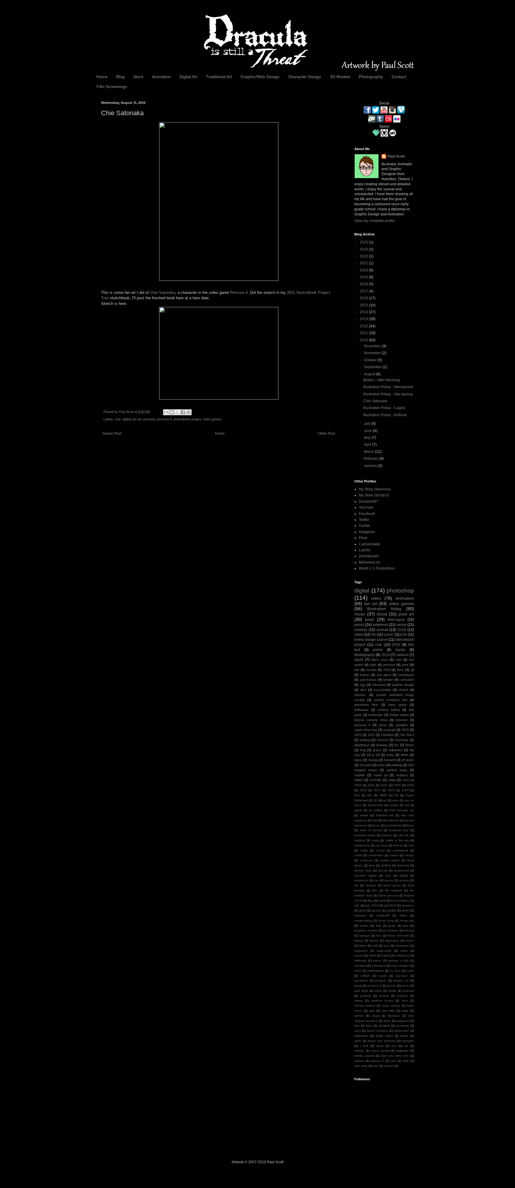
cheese (398, 845)
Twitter (364, 520)
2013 (364, 319)
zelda (391, 780)
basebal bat (385, 815)
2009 (363, 790)
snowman (402, 1025)
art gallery (376, 810)
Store (138, 76)
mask (372, 955)
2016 (364, 298)
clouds (380, 850)
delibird (386, 865)
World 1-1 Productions (377, 568)
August (370, 374)
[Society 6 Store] (392, 135)
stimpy (404, 1035)
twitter (358, 780)
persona (149, 419)
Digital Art (188, 76)
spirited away (396, 770)
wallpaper (402, 1050)
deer (372, 865)
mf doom (407, 760)
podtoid (365, 995)
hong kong (386, 920)
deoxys (383, 870)
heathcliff (383, 915)
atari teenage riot (401, 810)
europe (404, 880)
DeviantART (369, 501)
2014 (364, 312)
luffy (375, 945)
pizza (378, 990)
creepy (409, 855)
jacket (392, 925)
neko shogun (400, 965)
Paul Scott (126, 412)
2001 (371, 785)
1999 (405, 780)
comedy (360, 630)
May (368, 438)
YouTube (366, 507)
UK (375, 800)
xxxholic (375, 780)
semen (359, 1015)
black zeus (379, 659)
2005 (397, 785)
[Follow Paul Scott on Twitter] (375, 112)
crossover (366, 860)
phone (391, 985)
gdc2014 (390, 905)
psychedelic (382, 690)
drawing (381, 745)
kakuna (409, 930)
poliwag (396, 765)
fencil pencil (392, 885)
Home (102, 76)
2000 (358, 785)
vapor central (380, 1050)
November (373, 353)
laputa (374, 940)
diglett (404, 875)
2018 (364, 284)
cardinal (359, 840)
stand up (380, 775)
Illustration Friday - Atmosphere (388, 387)
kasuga (364, 935)
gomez (376, 910)
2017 (364, 291)
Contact (399, 76)
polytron (402, 995)
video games (212, 419)
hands (400, 650)
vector (402, 625)
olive (363, 690)
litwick (363, 945)
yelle (406, 1060)
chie (118, 419)
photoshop (400, 590)
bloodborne (391, 820)
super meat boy (365, 730)
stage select (384, 1035)
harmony (360, 915)
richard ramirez (364, 1005)
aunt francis (368, 679)
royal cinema (391, 1005)
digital (126, 419)
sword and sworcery (381, 1040)
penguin (380, 980)
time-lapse (396, 620)
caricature (406, 679)
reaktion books (382, 1000)
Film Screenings (112, 86)
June (368, 431)
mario (404, 950)
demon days (363, 870)
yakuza (359, 1060)
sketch (403, 690)
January (371, 466)
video (376, 598)
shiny (387, 1020)
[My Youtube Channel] (384, 112)
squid (358, 660)
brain (410, 825)
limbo (404, 755)
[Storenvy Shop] (376, 135)
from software (400, 900)
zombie (389, 1065)
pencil (359, 625)
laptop (358, 940)
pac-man (402, 975)
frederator (375, 715)
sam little (388, 1010)
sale (372, 1010)
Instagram (367, 532)
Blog (120, 76)
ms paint (365, 765)
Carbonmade (369, 544)
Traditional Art (219, 76)
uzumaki (389, 730)
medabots (402, 955)
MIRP (383, 795)
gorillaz (391, 910)
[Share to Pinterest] (189, 412)
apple (358, 810)
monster (402, 720)
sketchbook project (187, 419)
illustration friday (384, 608)
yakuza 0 (377, 1060)
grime (405, 910)
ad (385, 800)
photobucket (369, 556)
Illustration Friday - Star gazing (387, 394)
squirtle (359, 775)
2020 (364, 270)
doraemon (361, 880)
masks (385, 955)
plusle (392, 990)
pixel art (406, 614)
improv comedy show (371, 720)
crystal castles (390, 860)
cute (378, 645)
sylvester (408, 1040)
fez (396, 745)
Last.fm (364, 550)
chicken (382, 740)
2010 (364, 340)
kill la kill (373, 755)
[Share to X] (177, 412)
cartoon (402, 655)
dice (388, 875)
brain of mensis (371, 830)
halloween (395, 750)
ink (404, 634)
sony (357, 1030)
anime (378, 650)
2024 (405, 790)
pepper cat (401, 980)
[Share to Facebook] (183, 412)
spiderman (361, 1035)
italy (378, 925)
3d (373, 634)
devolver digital (365, 875)
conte (358, 855)
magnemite (384, 950)
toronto (371, 670)
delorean (403, 865)
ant (407, 805)
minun (377, 960)
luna (387, 945)
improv (365, 675)
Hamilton (387, 735)
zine (376, 1065)
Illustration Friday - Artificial (385, 415)
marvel (358, 955)
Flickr (363, 538)
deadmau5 (362, 745)
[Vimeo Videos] (401, 112)
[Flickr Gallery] (397, 121)
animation (404, 598)
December (373, 346)
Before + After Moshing (381, 380)
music (359, 614)
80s (369, 795)
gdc (356, 905)
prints (383, 725)
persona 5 (374, 985)
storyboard (406, 675)
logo (373, 664)
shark (375, 1015)
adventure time (366, 704)
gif (412, 670)
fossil (382, 900)
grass (377, 750)
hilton (403, 915)
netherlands (375, 970)
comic (388, 634)
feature (371, 885)
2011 (364, 333)
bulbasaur (361, 710)
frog (363, 750)
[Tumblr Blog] (380, 121)
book (376, 825)
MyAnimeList (369, 562)
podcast (408, 990)
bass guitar (397, 704)
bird (375, 820)
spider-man (401, 1030)
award (364, 815)
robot (358, 634)
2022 (364, 256)
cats (398, 659)
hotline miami (399, 715)
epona (388, 880)
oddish (365, 975)
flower (409, 745)
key (378, 935)
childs (364, 850)
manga (373, 760)
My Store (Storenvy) (375, 489)
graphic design (403, 684)
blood (382, 614)
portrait (382, 630)
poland (384, 995)
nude (410, 970)
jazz (406, 925)
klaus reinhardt (398, 935)
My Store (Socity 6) (374, 495)
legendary (392, 940)
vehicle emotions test (390, 700)
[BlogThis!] (172, 412)
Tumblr (364, 526)
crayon (394, 855)
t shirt (364, 1045)
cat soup (381, 845)
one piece (384, 675)
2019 (364, 277)
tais (356, 670)
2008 (410, 785)
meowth (389, 760)
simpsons (402, 1020)
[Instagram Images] (392, 112)
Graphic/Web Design (260, 76)
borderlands (393, 825)
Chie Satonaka (162, 292)
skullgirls (384, 1025)
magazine (361, 950)
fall (356, 885)
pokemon (380, 625)
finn (374, 890)
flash (400, 670)
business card (399, 830)
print (405, 664)
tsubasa (402, 775)
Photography (371, 76)
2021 (364, 263)
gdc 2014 (372, 905)
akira (395, 800)
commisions (400, 850)
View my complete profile (374, 221)
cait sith (403, 835)
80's (357, 795)
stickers (360, 695)
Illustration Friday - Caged (384, 408)
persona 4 (164, 419)
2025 (364, 242)
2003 (384, 785)
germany (408, 905)
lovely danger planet (370, 640)
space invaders (377, 1030)
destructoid (401, 870)
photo (405, 985)
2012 (364, 326)
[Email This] (166, 412)
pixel (369, 619)
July (367, 424)
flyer (370, 900)
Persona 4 (239, 292)
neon (358, 970)
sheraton (394, 1015)
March (369, 452)
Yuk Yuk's (407, 735)
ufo (406, 1045)
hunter (364, 925)
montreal (360, 965)
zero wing (360, 1065)
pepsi (358, 985)
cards (375, 840)
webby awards (364, 1055)
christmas (401, 740)
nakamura (379, 965)
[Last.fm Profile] (388, 121)
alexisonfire (375, 805)
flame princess (389, 895)
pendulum (361, 980)
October (371, 360)
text (393, 1045)
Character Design (304, 76)
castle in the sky (397, 840)
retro (405, 1000)
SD (396, 795)
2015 (364, 305)
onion (381, 765)
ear (376, 880)
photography (364, 655)
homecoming (363, 920)
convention (375, 855)
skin (357, 1025)
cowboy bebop (388, 710)
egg (362, 684)
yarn (393, 1060)
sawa (405, 1010)
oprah (383, 975)
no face (395, 970)
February (371, 458)
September (373, 367)
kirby (390, 755)
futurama (379, 684)
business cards (364, 835)
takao (380, 1045)
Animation (161, 76)
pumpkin (401, 725)
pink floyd (361, 990)
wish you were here (395, 1055)
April (368, 444)
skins (369, 1025)
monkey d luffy (398, 960)
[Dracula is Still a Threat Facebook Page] (367, 112)
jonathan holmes (366, 930)
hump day (407, 920)
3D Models (340, 76)
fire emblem (393, 890)
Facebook (367, 514)
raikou (358, 1000)
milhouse (360, 960)
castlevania (362, 845)
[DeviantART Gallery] (372, 121)
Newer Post (112, 433)
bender (388, 679)
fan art (137, 419)
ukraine (359, 1050)
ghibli (362, 910)
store (357, 1040)
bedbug (365, 740)
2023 (364, 249)
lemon (410, 940)
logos (358, 760)
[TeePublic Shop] (384, 135)
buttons (386, 835)
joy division (390, 930)
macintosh (402, 945)
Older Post (326, 433)
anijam (394, 805)
